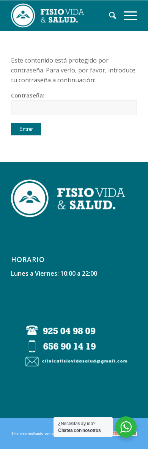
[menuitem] (108, 15)
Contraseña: (27, 95)
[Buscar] (108, 15)
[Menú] (126, 15)
